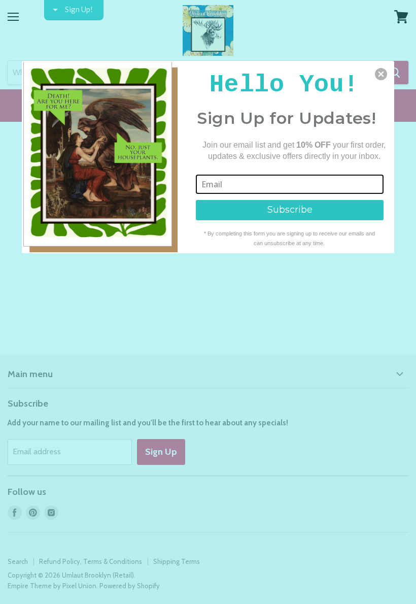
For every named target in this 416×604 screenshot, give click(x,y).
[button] (381, 74)
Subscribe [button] (290, 209)
